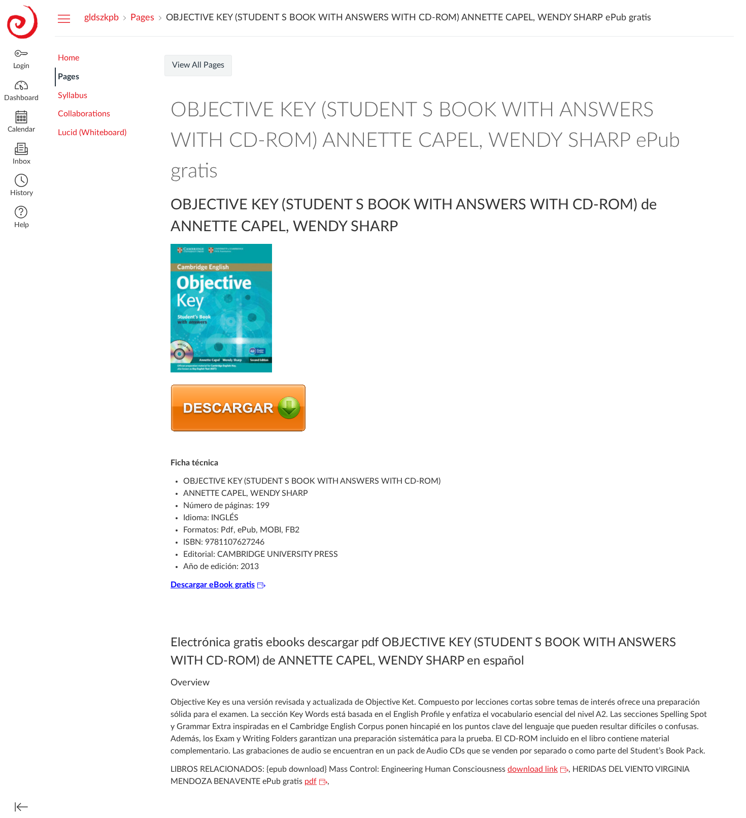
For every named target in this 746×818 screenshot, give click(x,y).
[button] (21, 186)
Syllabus (72, 95)
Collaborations (84, 114)
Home (68, 58)
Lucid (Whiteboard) (92, 133)
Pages (68, 77)
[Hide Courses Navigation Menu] (64, 18)
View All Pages (198, 65)
